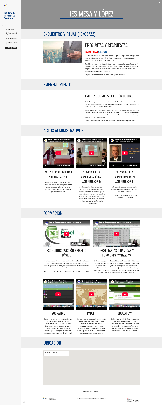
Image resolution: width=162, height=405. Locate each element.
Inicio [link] (5, 26)
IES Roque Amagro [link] (11, 39)
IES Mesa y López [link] (11, 48)
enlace (133, 120)
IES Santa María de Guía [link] (11, 34)
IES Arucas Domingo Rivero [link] (12, 43)
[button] (160, 2)
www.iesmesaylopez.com (91, 391)
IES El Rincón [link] (10, 29)
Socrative (96, 71)
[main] (91, 14)
